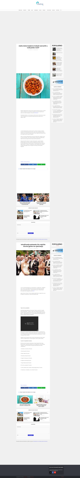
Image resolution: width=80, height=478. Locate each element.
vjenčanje (25, 385)
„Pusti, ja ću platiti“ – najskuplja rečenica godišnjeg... (27, 216)
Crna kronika (49, 10)
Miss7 (33, 290)
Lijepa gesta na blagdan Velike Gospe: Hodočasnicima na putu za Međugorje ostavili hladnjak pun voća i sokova (57, 58)
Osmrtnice (57, 10)
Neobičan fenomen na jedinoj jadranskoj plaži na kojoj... (44, 211)
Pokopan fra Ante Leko (59, 52)
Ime (17, 233)
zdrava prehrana (27, 161)
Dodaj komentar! (35, 49)
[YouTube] (55, 472)
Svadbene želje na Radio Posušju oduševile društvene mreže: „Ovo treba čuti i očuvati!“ (57, 70)
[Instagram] (51, 472)
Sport (32, 10)
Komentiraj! (19, 224)
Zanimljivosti (36, 10)
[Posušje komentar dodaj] (57, 81)
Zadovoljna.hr (36, 112)
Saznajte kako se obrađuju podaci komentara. (40, 239)
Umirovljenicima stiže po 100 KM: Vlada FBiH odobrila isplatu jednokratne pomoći (58, 89)
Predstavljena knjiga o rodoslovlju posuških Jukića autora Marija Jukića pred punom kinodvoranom (57, 64)
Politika (29, 10)
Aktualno (24, 10)
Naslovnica (20, 10)
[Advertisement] (25, 27)
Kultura (40, 10)
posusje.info (25, 476)
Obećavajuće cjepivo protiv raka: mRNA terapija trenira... (44, 216)
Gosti (22, 385)
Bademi (22, 161)
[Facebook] (53, 472)
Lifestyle (44, 10)
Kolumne (53, 10)
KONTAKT (62, 476)
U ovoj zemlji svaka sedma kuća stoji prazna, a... (28, 211)
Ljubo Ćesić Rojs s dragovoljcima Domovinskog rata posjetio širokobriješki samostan (57, 93)
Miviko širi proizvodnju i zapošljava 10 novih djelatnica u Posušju (59, 74)
